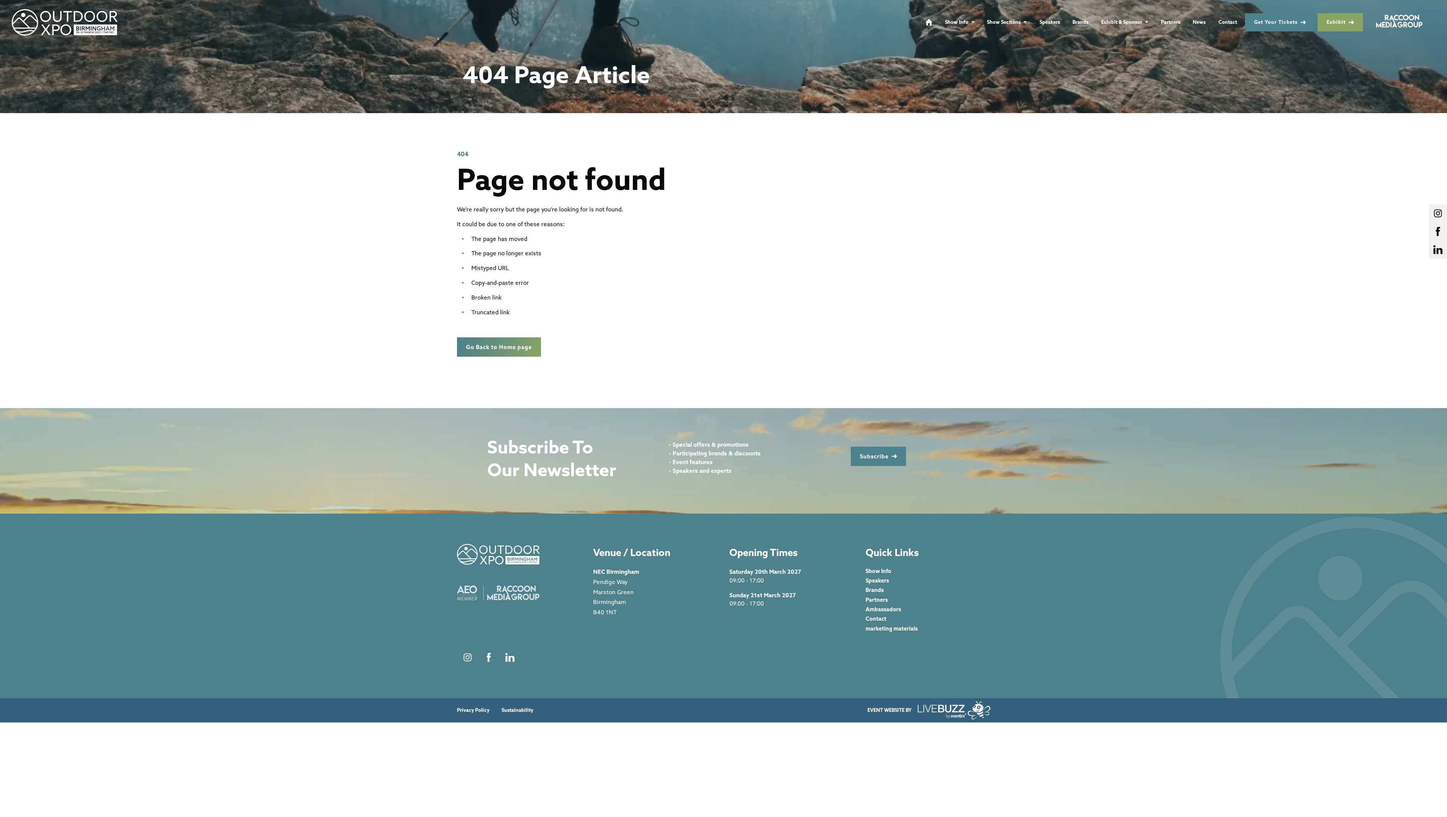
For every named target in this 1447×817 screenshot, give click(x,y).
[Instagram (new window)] (467, 657)
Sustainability (517, 710)
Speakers (1050, 22)
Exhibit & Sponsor (1121, 22)
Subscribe (874, 456)
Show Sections (1004, 22)
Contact (1228, 22)
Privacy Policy (473, 710)
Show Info (956, 22)
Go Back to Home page (499, 347)
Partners (1170, 22)
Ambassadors (883, 609)
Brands (1080, 22)
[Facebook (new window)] (488, 657)
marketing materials (892, 628)
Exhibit (1336, 22)
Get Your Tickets (1276, 22)
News (1199, 22)
